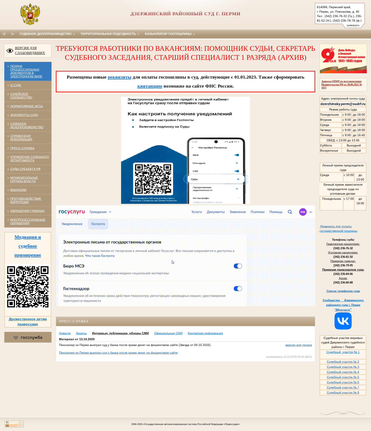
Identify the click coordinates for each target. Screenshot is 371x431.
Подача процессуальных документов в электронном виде (26, 71)
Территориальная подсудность (109, 34)
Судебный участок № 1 (343, 352)
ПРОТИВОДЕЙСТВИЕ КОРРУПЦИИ (25, 200)
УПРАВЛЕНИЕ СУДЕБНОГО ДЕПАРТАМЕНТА (29, 158)
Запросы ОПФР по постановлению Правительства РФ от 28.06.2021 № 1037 (341, 84)
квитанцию (149, 86)
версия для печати (299, 345)
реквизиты (119, 77)
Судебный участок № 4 (343, 372)
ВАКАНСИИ (18, 190)
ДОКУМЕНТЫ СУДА (24, 115)
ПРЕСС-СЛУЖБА (22, 148)
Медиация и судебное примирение (27, 246)
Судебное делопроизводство (46, 34)
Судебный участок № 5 (343, 377)
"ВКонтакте (342, 310)
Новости (65, 333)
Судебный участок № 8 (343, 392)
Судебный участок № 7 (343, 387)
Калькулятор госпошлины (168, 34)
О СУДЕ (15, 85)
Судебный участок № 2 (343, 361)
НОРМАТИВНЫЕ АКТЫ (26, 106)
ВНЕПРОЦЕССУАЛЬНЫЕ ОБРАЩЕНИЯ (27, 221)
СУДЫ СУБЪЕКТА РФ (25, 169)
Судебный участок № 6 (343, 382)
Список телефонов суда (343, 291)
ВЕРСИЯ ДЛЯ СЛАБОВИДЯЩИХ (30, 50)
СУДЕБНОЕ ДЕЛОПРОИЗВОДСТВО (26, 125)
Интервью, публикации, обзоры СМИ (120, 333)
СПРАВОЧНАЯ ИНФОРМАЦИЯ (21, 137)
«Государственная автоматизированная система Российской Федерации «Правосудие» (191, 424)
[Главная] (4, 34)
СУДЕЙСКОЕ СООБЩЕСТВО (21, 95)
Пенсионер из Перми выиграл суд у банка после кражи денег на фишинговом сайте (118, 352)
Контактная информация (205, 333)
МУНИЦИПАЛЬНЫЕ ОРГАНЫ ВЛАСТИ (24, 179)
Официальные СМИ (168, 333)
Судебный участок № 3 (343, 366)
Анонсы (81, 333)
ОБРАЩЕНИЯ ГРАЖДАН (27, 211)
